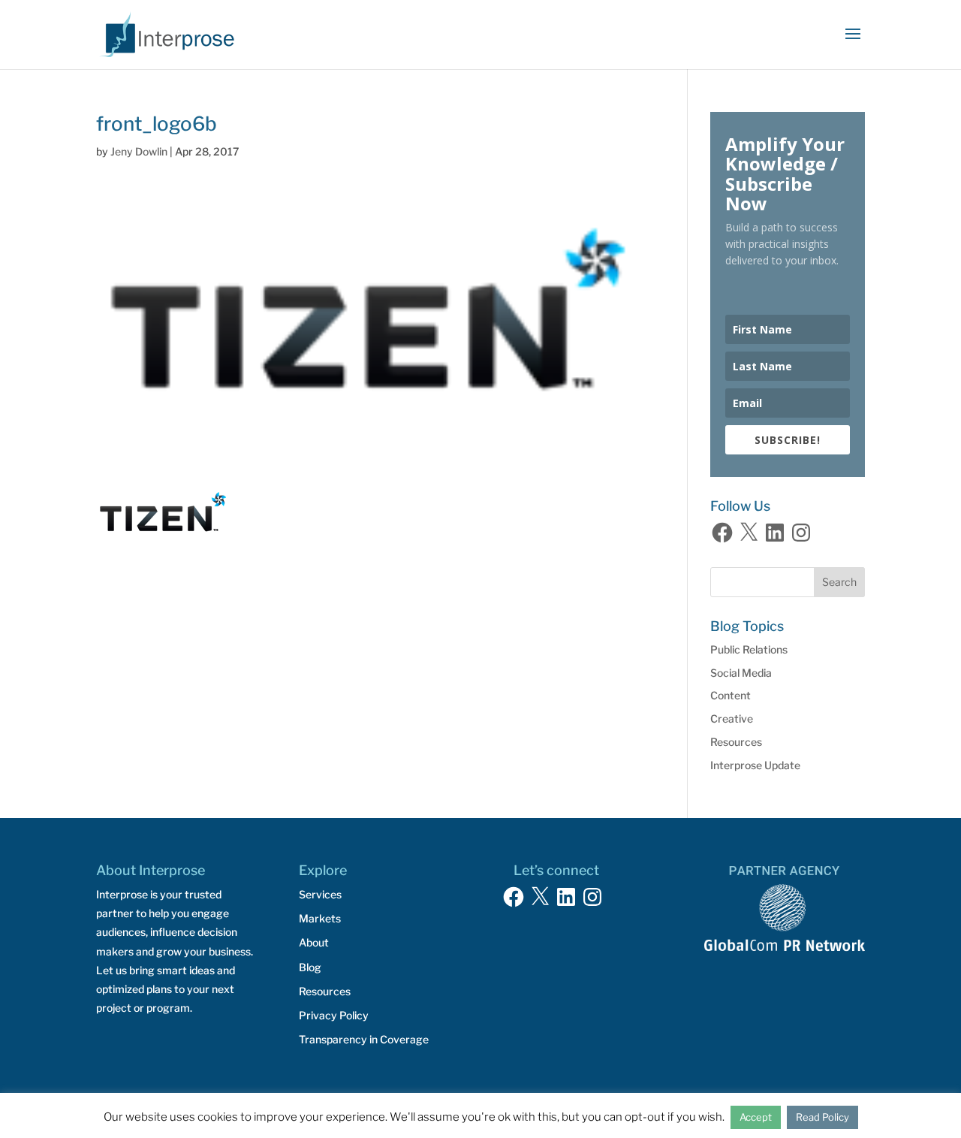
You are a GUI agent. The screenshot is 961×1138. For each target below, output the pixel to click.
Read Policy (822, 1117)
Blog (310, 967)
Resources (736, 741)
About (314, 942)
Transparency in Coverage (364, 1039)
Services (320, 894)
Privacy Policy (334, 1015)
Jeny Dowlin (138, 151)
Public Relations (749, 649)
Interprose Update (755, 765)
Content (730, 695)
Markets (320, 918)
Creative (731, 718)
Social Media (741, 672)
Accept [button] (756, 1117)
